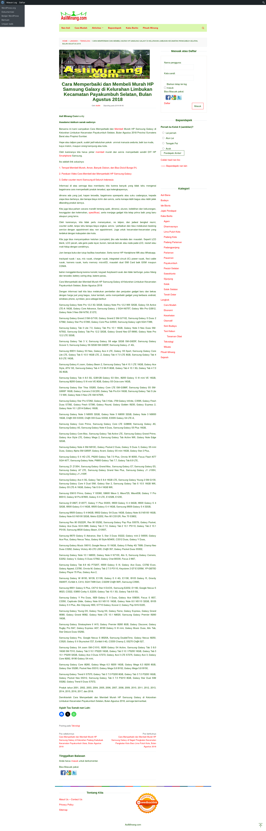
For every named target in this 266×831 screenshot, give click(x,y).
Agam (167, 221)
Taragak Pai (172, 143)
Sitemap (63, 809)
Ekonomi (168, 310)
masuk (74, 760)
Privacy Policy (66, 804)
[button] (63, 772)
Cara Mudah (170, 305)
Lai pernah (171, 133)
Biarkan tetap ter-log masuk (177, 85)
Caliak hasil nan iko (170, 159)
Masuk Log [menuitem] (11, 2)
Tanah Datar (170, 294)
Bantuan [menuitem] (5, 20)
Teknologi (75, 725)
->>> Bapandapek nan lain (174, 165)
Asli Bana (165, 195)
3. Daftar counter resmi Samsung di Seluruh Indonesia (86, 179)
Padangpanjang (171, 247)
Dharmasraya (171, 226)
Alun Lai (170, 138)
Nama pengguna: (172, 62)
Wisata (167, 346)
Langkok (165, 299)
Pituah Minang (168, 352)
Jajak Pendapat (168, 210)
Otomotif (168, 320)
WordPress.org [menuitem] (9, 8)
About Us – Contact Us (70, 799)
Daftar (167, 103)
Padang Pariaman (173, 242)
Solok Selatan (171, 289)
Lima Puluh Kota (172, 231)
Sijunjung (168, 278)
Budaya (164, 200)
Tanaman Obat (174, 336)
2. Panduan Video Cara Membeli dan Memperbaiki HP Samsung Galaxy (95, 173)
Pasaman (168, 258)
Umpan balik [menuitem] (7, 24)
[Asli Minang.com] (73, 15)
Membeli (119, 128)
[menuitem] (2, 2)
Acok (168, 148)
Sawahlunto (169, 273)
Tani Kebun (169, 331)
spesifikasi (94, 212)
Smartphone (65, 155)
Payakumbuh (170, 263)
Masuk (197, 106)
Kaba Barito (166, 216)
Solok (166, 284)
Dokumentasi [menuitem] (8, 12)
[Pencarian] (203, 28)
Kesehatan (169, 315)
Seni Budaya (170, 326)
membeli (100, 151)
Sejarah (164, 357)
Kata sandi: (169, 73)
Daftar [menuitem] (22, 2)
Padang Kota (170, 237)
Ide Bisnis (166, 205)
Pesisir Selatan (171, 268)
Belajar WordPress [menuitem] (10, 16)
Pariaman (168, 252)
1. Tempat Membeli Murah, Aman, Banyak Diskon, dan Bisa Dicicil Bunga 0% (98, 167)
